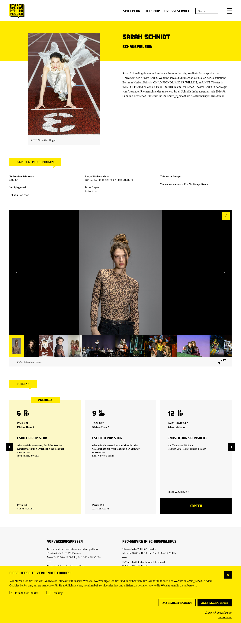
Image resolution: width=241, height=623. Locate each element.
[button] (229, 11)
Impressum (225, 617)
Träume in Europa (170, 176)
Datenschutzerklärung (218, 612)
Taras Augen (92, 187)
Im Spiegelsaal (17, 187)
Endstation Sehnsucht (21, 176)
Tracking (57, 593)
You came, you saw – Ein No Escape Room (184, 184)
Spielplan (131, 11)
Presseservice (177, 11)
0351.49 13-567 (139, 566)
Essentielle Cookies (26, 593)
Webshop (152, 11)
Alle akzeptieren (214, 603)
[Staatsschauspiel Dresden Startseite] (16, 11)
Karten (196, 506)
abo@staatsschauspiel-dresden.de (148, 562)
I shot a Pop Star (19, 195)
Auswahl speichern (177, 603)
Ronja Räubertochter (97, 176)
